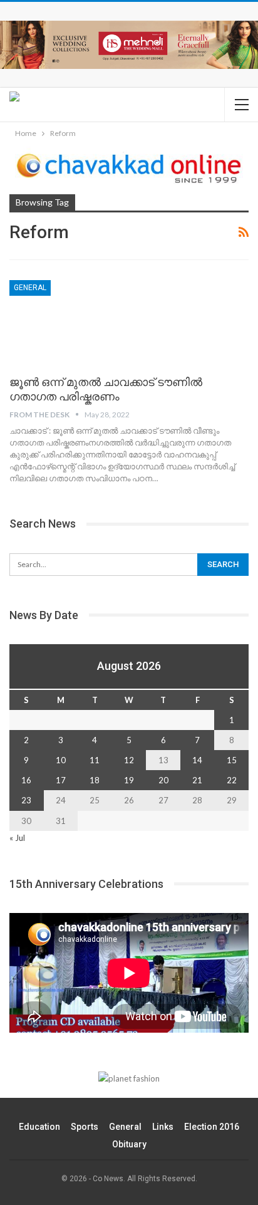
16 (26, 780)
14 (197, 760)
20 (163, 780)
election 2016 (211, 1127)
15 (232, 760)
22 (232, 780)
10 (61, 760)
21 (197, 780)
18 (95, 780)
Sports (84, 1127)
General (30, 287)
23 (26, 800)
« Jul (17, 838)
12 (129, 760)
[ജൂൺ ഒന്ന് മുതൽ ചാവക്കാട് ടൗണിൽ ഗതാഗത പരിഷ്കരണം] (75, 322)
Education (39, 1127)
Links (162, 1127)
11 (95, 760)
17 (61, 780)
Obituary (129, 1144)
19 (129, 780)
